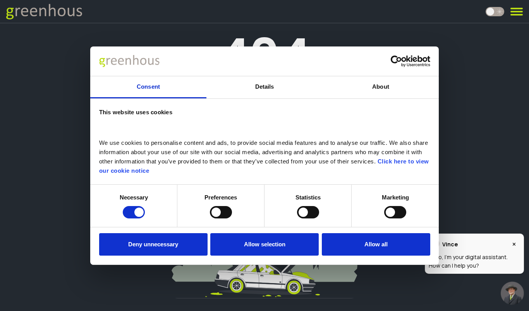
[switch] (221, 212)
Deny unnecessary (153, 244)
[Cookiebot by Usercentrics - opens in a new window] (396, 61)
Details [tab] (264, 86)
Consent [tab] (148, 86)
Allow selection (264, 244)
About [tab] (380, 86)
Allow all (376, 244)
